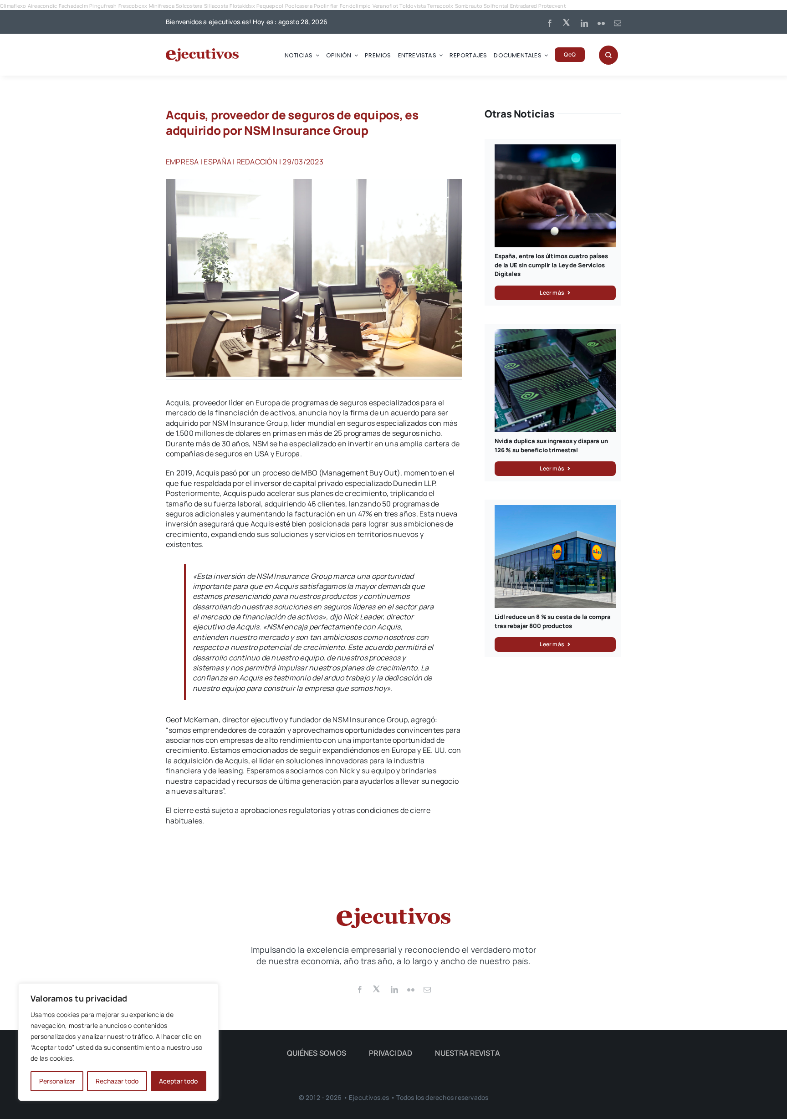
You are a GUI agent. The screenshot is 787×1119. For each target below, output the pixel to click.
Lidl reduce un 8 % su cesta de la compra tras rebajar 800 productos (553, 621)
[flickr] (601, 23)
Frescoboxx (132, 5)
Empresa (182, 162)
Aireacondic (42, 5)
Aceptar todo (178, 1081)
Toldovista (412, 5)
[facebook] (549, 23)
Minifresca (161, 5)
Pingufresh (103, 5)
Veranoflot (385, 5)
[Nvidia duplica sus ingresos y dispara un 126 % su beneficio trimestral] (555, 334)
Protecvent (551, 5)
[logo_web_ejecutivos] (202, 52)
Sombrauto (468, 5)
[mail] (617, 23)
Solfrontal (496, 5)
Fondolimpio (355, 5)
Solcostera (189, 5)
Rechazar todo (117, 1081)
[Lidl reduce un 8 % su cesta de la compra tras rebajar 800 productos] (555, 510)
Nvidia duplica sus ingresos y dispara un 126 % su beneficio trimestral (551, 445)
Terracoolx (440, 5)
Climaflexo (13, 5)
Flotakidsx (242, 5)
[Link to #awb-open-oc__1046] (608, 55)
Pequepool (269, 5)
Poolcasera (298, 5)
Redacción (257, 162)
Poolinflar (326, 5)
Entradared (523, 5)
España (217, 162)
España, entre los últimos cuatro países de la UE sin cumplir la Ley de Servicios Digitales (551, 265)
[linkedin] (584, 23)
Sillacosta (216, 5)
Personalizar (57, 1081)
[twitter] (567, 22)
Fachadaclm (73, 5)
